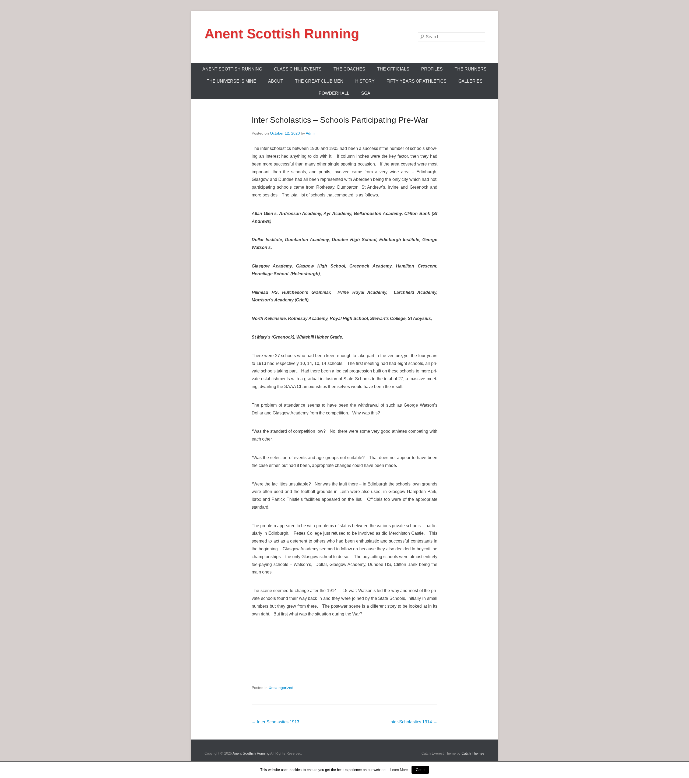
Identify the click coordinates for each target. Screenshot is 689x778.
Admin (311, 133)
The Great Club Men (319, 81)
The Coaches (349, 69)
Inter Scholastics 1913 (275, 722)
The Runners (471, 69)
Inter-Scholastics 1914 (413, 722)
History (365, 81)
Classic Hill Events (298, 69)
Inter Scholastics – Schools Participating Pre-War (340, 119)
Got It (420, 770)
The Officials (393, 69)
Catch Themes (473, 753)
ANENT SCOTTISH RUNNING (232, 69)
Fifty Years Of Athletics (416, 81)
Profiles (432, 69)
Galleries (470, 81)
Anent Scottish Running (282, 33)
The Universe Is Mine (231, 81)
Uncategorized (281, 687)
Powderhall (334, 93)
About (275, 81)
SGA (365, 93)
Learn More (399, 770)
